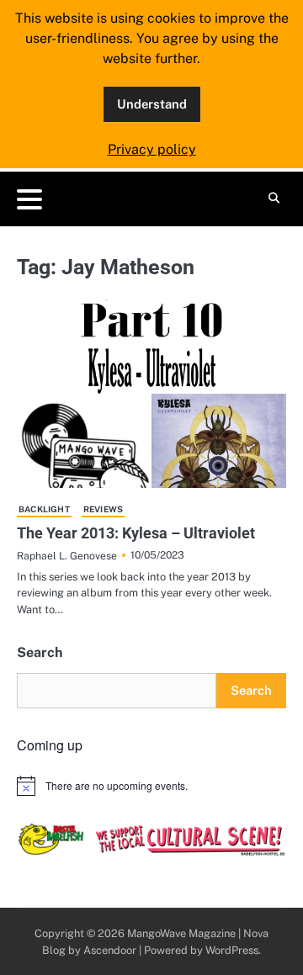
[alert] (151, 786)
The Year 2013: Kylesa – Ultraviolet (136, 533)
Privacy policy (152, 149)
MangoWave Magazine (181, 933)
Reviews (103, 509)
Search (39, 652)
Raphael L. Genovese (67, 555)
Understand (152, 104)
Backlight (44, 509)
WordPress (231, 950)
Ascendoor (109, 950)
